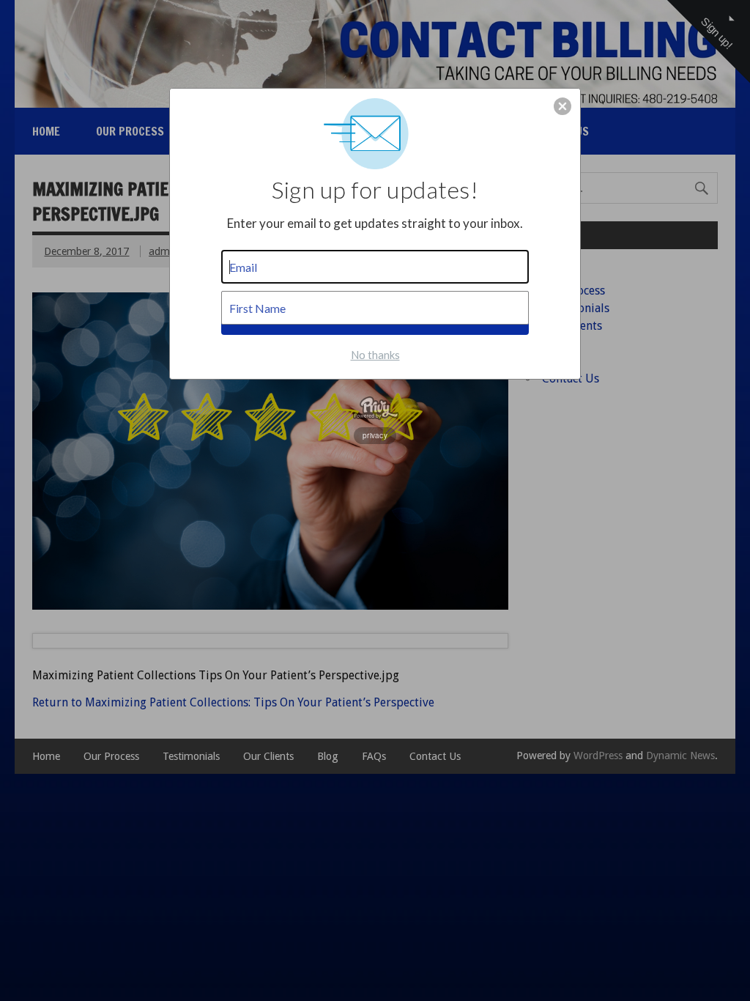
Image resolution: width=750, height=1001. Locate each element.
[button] (562, 106)
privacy (375, 435)
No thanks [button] (375, 354)
